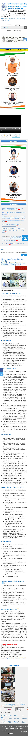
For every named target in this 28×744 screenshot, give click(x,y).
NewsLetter (24, 718)
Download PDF (23, 268)
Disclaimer (6, 728)
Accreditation (4, 715)
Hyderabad (12, 18)
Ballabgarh (4, 18)
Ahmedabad (20, 18)
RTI (8, 25)
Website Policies (14, 728)
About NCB (3, 726)
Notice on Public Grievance (9, 240)
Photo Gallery (18, 726)
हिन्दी (16, 25)
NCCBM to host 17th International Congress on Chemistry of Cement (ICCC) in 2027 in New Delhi (13, 230)
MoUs (15, 715)
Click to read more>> (8, 704)
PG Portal (12, 25)
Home (2, 249)
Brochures (16, 718)
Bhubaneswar (5, 20)
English (19, 25)
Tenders (10, 718)
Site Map (25, 726)
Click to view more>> (7, 703)
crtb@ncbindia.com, (10, 658)
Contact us (10, 726)
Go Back (24, 254)
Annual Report (4, 722)
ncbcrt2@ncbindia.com (20, 658)
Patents (10, 715)
